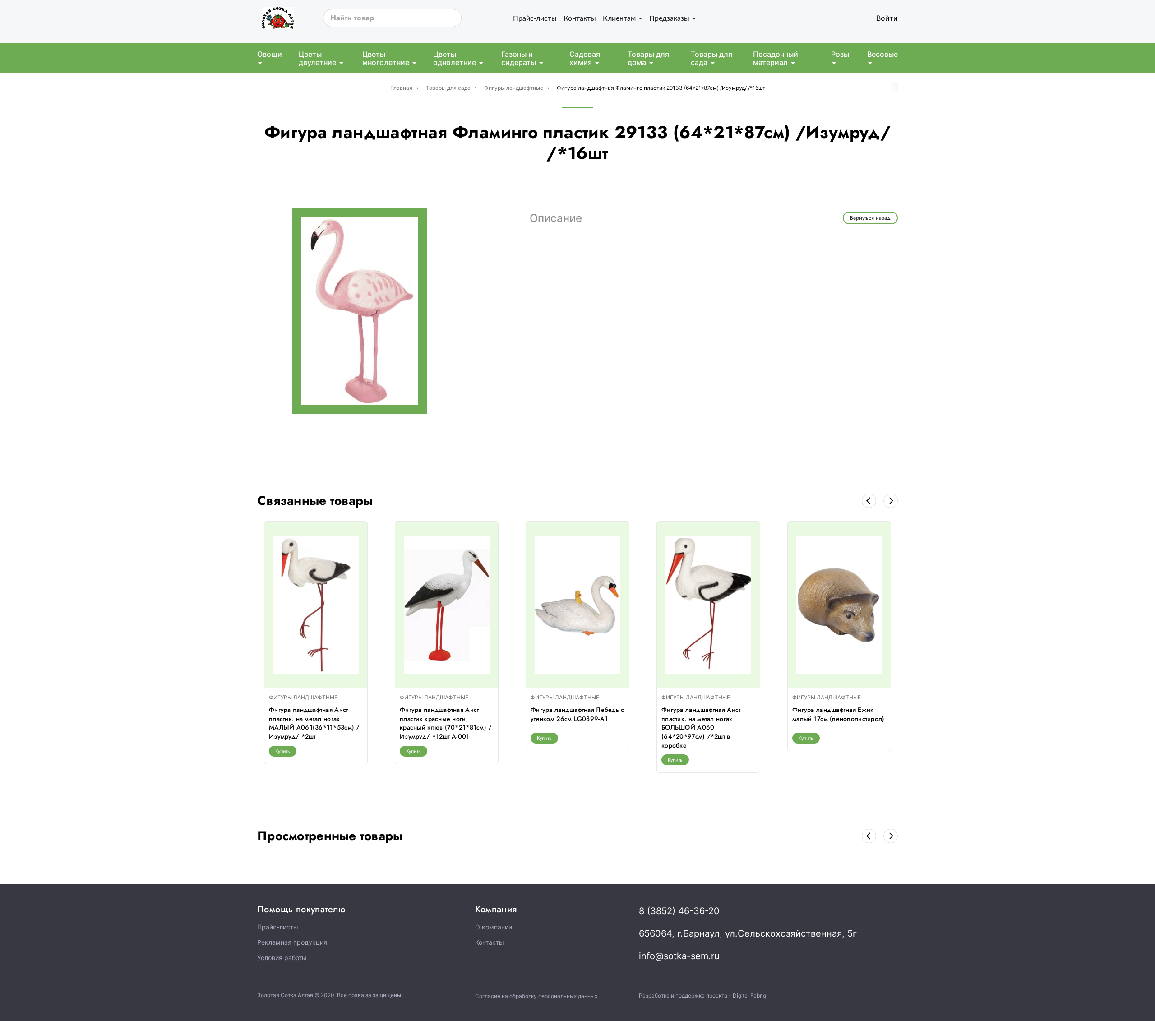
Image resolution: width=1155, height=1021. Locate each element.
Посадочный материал (775, 58)
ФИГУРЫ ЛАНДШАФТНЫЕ (303, 697)
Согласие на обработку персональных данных (536, 996)
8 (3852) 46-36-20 (679, 911)
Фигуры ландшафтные (513, 87)
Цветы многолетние (385, 58)
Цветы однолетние (454, 58)
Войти (887, 18)
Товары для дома (648, 58)
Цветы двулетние (317, 58)
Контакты (580, 18)
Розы (840, 54)
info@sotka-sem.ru (679, 956)
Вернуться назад (870, 218)
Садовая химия (584, 58)
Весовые (882, 54)
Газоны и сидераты (518, 58)
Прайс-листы (535, 18)
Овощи (269, 54)
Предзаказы (670, 18)
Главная (401, 87)
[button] (869, 501)
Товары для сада (711, 58)
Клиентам (620, 18)
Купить (282, 751)
